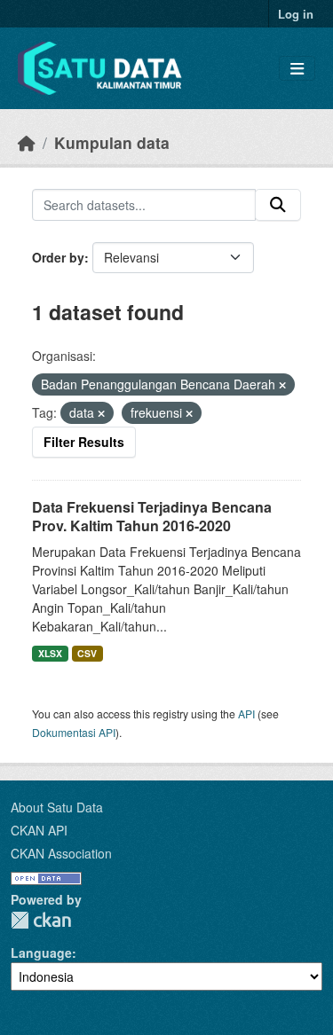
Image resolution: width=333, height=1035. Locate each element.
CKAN (41, 920)
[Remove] (282, 385)
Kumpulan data (112, 142)
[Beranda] (27, 142)
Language (41, 952)
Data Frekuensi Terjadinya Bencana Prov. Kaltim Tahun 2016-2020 (152, 516)
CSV (87, 653)
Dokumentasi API (73, 732)
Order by (58, 257)
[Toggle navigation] (297, 69)
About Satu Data (57, 807)
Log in (295, 13)
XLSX (50, 653)
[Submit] (278, 205)
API (246, 713)
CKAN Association (61, 853)
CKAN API (39, 830)
